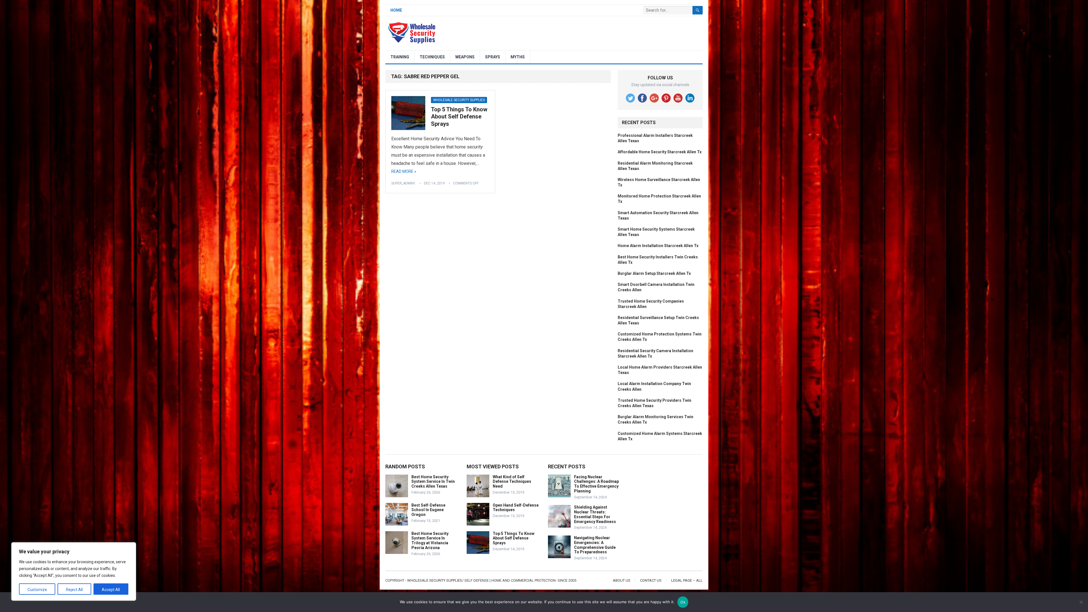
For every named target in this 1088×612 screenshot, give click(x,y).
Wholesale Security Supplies (459, 100)
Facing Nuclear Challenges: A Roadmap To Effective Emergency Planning (596, 484)
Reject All (74, 589)
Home (396, 10)
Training (399, 57)
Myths (518, 57)
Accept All (111, 589)
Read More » (403, 171)
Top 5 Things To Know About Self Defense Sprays (459, 116)
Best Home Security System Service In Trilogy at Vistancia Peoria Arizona (430, 540)
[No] (1081, 602)
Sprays (492, 57)
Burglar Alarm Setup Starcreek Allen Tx (654, 273)
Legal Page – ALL (687, 580)
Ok (682, 602)
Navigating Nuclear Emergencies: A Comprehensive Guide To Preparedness (595, 545)
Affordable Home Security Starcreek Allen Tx (660, 152)
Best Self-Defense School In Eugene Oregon (428, 510)
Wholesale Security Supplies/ (435, 580)
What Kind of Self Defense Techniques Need (512, 482)
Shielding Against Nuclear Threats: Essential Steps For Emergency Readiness (595, 514)
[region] (73, 571)
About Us (621, 580)
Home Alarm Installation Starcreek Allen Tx (658, 245)
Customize (37, 589)
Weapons (465, 57)
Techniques (432, 57)
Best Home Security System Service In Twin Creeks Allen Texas (433, 482)
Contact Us (651, 580)
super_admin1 (403, 183)
